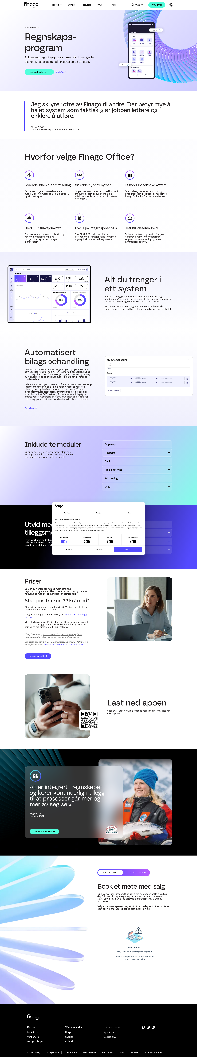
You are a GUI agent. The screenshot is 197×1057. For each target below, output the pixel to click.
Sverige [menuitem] (69, 1037)
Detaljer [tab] (98, 513)
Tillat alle (128, 550)
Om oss (101, 5)
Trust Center (71, 1052)
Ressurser (86, 5)
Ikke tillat (69, 550)
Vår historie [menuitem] (33, 1037)
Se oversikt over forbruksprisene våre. (63, 644)
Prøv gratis (156, 4)
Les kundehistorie (43, 831)
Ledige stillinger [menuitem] (35, 1041)
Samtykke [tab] (67, 513)
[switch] (87, 541)
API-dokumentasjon (154, 1052)
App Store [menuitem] (108, 1032)
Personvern (108, 1052)
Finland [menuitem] (69, 1041)
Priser (113, 5)
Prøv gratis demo (38, 72)
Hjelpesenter (90, 1052)
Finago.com (53, 1052)
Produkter (56, 5)
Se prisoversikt (36, 656)
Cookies (133, 1052)
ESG (122, 1052)
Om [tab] (129, 513)
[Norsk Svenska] (171, 4)
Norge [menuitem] (68, 1032)
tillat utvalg (99, 550)
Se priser (60, 72)
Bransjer (71, 5)
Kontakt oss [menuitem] (33, 1032)
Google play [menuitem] (109, 1037)
